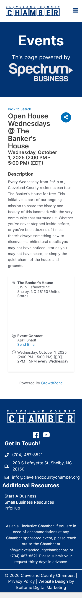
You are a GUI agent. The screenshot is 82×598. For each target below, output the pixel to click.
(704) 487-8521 (23, 556)
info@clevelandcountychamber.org (39, 550)
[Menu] (76, 11)
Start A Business (20, 496)
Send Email (26, 344)
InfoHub (12, 508)
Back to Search (19, 109)
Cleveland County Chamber (47, 575)
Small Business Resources (29, 502)
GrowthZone (52, 383)
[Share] (66, 117)
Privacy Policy (21, 581)
